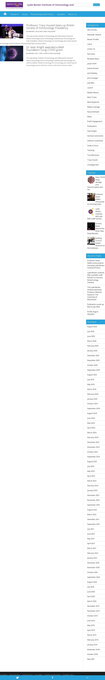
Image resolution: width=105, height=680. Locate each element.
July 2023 (90, 466)
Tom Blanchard (93, 155)
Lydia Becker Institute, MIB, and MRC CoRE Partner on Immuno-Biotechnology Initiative (95, 278)
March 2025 (91, 389)
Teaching (90, 150)
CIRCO (89, 44)
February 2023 (92, 485)
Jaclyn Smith (91, 63)
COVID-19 (46, 53)
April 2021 (91, 543)
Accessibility (39, 675)
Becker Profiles (93, 39)
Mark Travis (92, 97)
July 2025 (90, 379)
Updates (61, 14)
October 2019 (92, 616)
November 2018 (93, 649)
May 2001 (91, 659)
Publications (92, 126)
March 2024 (91, 432)
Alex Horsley (92, 30)
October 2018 (92, 654)
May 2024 (91, 423)
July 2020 (90, 587)
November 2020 (93, 567)
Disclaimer (3, 675)
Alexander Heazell (94, 35)
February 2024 (92, 437)
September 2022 (93, 505)
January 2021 (92, 558)
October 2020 (92, 572)
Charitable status (68, 675)
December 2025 (93, 355)
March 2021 (91, 548)
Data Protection (14, 675)
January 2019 (92, 645)
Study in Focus (92, 145)
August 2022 (92, 510)
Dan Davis (91, 54)
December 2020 (93, 563)
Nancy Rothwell (93, 112)
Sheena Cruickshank (95, 141)
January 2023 (92, 490)
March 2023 (91, 481)
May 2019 (91, 625)
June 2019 (91, 620)
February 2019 (92, 640)
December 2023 (93, 442)
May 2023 (91, 471)
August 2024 (92, 413)
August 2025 (92, 375)
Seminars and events (95, 136)
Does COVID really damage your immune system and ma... (96, 183)
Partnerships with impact (42, 14)
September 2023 (93, 457)
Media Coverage (93, 107)
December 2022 (93, 495)
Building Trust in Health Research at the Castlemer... (95, 243)
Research (14, 14)
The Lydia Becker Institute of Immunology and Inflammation (5, 13)
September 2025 (93, 370)
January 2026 (92, 351)
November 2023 (93, 447)
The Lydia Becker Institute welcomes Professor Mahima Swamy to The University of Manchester (94, 293)
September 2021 (93, 524)
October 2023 (92, 452)
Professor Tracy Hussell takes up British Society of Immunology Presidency (50, 26)
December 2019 (93, 606)
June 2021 (91, 534)
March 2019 (91, 635)
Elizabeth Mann (93, 59)
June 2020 (91, 592)
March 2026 (91, 341)
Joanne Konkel (92, 68)
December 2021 (93, 519)
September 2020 (93, 577)
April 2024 (91, 428)
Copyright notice (27, 675)
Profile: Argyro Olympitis (92, 313)
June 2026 (91, 336)
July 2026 (90, 331)
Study (24, 14)
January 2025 (92, 399)
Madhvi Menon (93, 92)
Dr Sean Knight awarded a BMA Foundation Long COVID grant (45, 48)
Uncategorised (93, 165)
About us (72, 14)
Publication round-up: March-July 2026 (95, 305)
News (45, 31)
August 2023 (92, 461)
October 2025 (92, 365)
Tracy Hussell (51, 31)
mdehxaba (31, 31)
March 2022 (91, 514)
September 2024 (93, 408)
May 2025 (91, 384)
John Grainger (92, 78)
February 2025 (92, 394)
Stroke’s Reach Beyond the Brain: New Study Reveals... (95, 228)
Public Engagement (94, 121)
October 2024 (92, 404)
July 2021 (90, 529)
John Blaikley (92, 73)
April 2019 (91, 630)
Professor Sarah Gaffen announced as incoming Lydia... (95, 199)
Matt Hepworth (93, 102)
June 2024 (91, 418)
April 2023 (91, 476)
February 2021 (92, 553)
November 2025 (93, 360)
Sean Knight (57, 53)
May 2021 (91, 539)
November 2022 (93, 500)
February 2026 (92, 346)
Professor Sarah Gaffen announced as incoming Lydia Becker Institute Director (95, 264)
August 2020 (92, 582)
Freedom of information (53, 675)
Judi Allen (90, 83)
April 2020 (91, 596)
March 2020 (91, 601)
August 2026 (92, 326)
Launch (90, 88)
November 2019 (93, 611)
